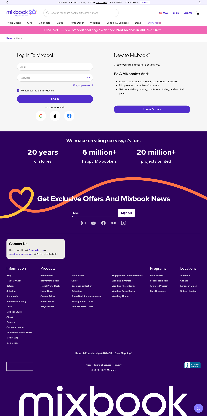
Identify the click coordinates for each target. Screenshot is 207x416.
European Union (188, 285)
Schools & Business (118, 23)
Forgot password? (83, 85)
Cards (60, 23)
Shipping (11, 291)
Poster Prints (47, 301)
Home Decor (77, 23)
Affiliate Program (159, 285)
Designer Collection (81, 285)
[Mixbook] (21, 13)
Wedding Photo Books (123, 285)
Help (8, 275)
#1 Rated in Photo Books (19, 332)
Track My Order (14, 280)
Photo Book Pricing (16, 301)
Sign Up (188, 12)
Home (9, 38)
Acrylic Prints (47, 306)
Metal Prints (77, 275)
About (9, 317)
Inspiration (12, 342)
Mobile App (12, 337)
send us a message (20, 254)
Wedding (95, 23)
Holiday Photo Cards (82, 301)
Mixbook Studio (14, 311)
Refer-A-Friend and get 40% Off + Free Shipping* (103, 353)
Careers (10, 322)
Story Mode (12, 296)
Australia (185, 275)
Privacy (117, 365)
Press (88, 365)
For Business (156, 275)
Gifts (29, 23)
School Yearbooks (159, 280)
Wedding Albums (121, 296)
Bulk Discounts (158, 291)
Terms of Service (102, 365)
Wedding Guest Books (123, 291)
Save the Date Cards (82, 306)
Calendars (44, 23)
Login (176, 12)
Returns (10, 285)
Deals (138, 23)
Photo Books (13, 23)
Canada (184, 280)
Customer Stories (15, 327)
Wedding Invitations (122, 280)
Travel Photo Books (50, 285)
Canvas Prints (47, 296)
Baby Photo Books (49, 280)
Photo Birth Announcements (86, 296)
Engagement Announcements (127, 275)
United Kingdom (188, 291)
